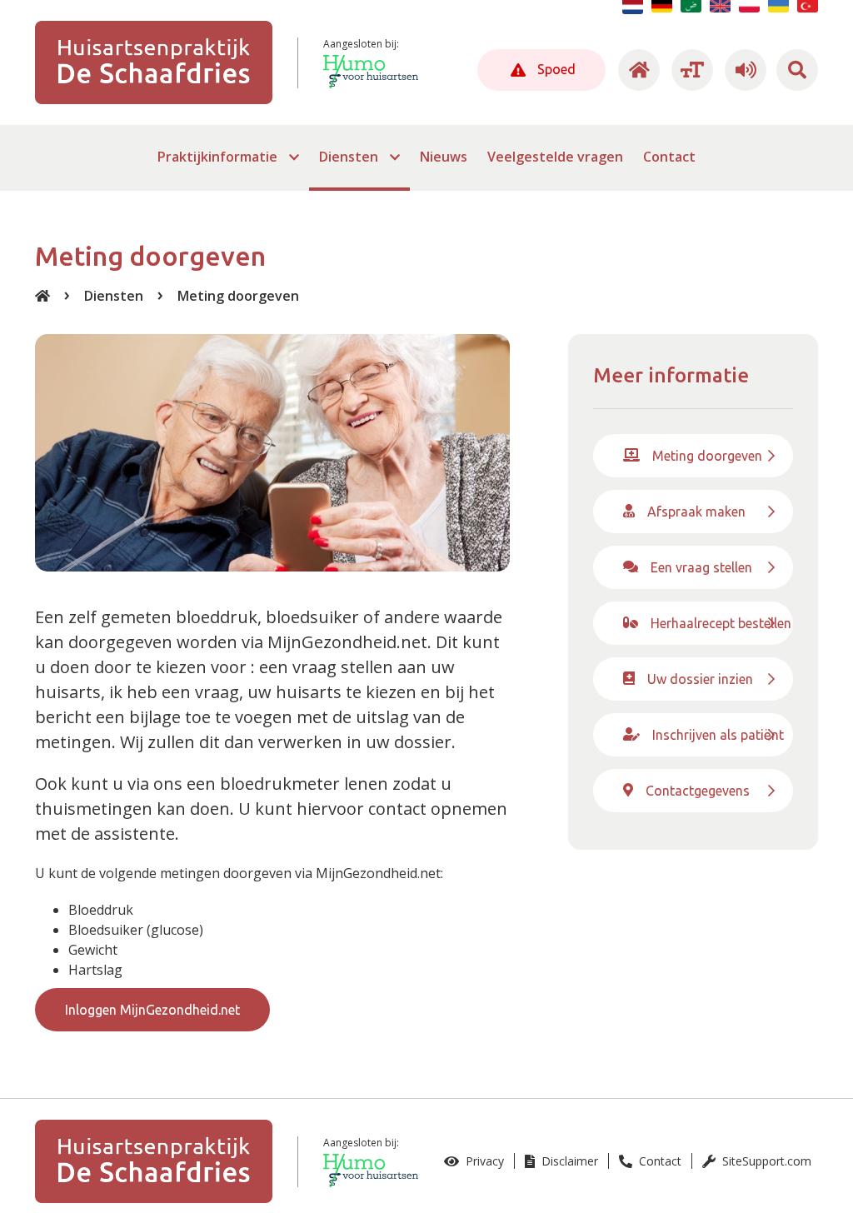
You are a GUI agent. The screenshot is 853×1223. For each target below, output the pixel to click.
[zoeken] (797, 70)
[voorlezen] (743, 70)
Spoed (555, 69)
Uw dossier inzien (700, 678)
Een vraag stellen (701, 567)
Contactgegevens (698, 790)
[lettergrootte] (689, 70)
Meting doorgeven (238, 296)
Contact (658, 1161)
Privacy (483, 1161)
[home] (636, 70)
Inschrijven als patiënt (718, 734)
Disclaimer (568, 1161)
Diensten (113, 296)
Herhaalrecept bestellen (721, 623)
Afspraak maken (696, 511)
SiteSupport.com (765, 1161)
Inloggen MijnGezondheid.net (152, 1009)
